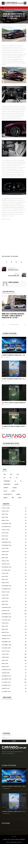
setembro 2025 (6, 526)
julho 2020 (5, 654)
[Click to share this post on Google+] (16, 262)
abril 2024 (5, 557)
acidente (6, 487)
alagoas (15, 487)
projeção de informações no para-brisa (15, 207)
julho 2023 (5, 573)
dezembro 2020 (6, 641)
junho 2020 (5, 657)
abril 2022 (5, 604)
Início (7, 842)
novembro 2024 (6, 545)
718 (16, 477)
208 (4, 477)
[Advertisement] (14, 238)
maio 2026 (5, 514)
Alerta (13, 491)
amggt (19, 497)
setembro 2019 (6, 685)
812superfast (7, 481)
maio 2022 (5, 601)
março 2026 (5, 520)
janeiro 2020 (6, 672)
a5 (20, 481)
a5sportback (7, 484)
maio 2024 (5, 554)
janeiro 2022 (6, 610)
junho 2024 (5, 551)
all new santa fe (8, 494)
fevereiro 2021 (6, 635)
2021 (11, 474)
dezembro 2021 (6, 613)
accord (16, 484)
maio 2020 (5, 660)
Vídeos (5, 448)
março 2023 (5, 582)
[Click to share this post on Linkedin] (21, 262)
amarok (18, 494)
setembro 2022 (6, 588)
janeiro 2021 (6, 638)
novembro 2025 (6, 523)
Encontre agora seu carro (16, 842)
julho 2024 (5, 548)
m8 (11, 256)
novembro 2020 (6, 644)
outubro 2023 (6, 570)
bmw (3, 256)
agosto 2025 (6, 529)
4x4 (10, 477)
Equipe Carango (13, 282)
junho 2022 (5, 598)
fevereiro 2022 (6, 607)
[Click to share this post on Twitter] (11, 262)
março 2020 (5, 666)
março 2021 (5, 632)
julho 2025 (5, 532)
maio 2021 (5, 626)
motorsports (15, 256)
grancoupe (7, 256)
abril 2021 (5, 629)
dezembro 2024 (6, 542)
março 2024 (5, 560)
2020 (5, 474)
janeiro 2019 (6, 688)
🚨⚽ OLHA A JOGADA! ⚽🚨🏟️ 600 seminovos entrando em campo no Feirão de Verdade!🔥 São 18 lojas (14, 462)
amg (13, 497)
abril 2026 (5, 517)
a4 (15, 481)
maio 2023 (5, 576)
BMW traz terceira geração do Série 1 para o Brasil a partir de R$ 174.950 (13, 316)
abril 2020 (5, 663)
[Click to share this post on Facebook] (6, 262)
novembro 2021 (6, 616)
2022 (18, 474)
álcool (5, 491)
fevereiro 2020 (6, 669)
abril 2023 (5, 579)
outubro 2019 (6, 682)
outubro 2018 (6, 691)
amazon (5, 497)
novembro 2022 (6, 585)
